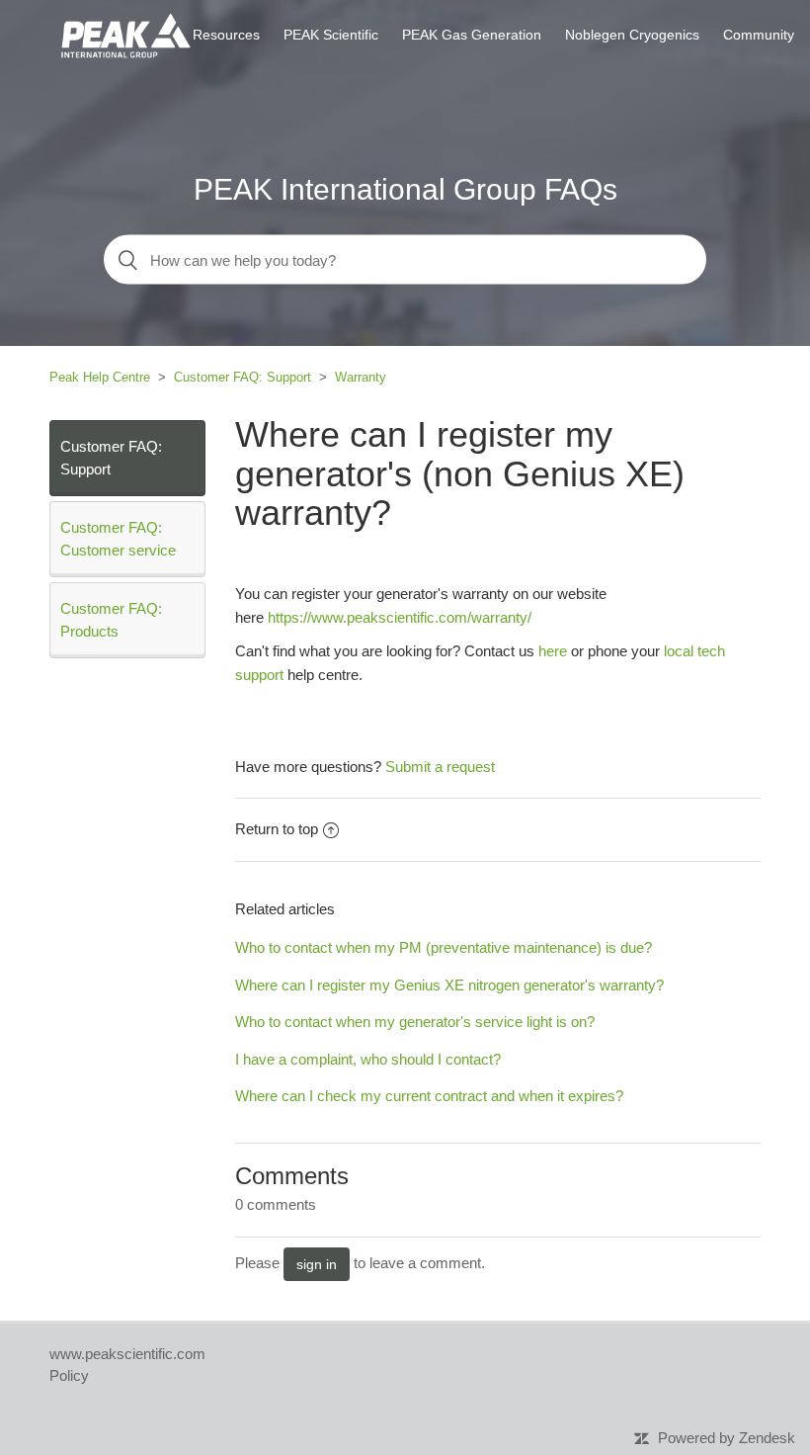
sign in (316, 1264)
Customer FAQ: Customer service (118, 538)
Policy (69, 1375)
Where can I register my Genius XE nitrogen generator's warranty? (449, 985)
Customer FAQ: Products (111, 620)
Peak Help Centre (99, 377)
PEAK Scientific (331, 35)
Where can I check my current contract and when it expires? (429, 1095)
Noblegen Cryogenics (632, 35)
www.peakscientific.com (127, 1353)
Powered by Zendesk (726, 1437)
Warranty (360, 377)
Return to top (276, 828)
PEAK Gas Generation (471, 35)
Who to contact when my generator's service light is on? (415, 1021)
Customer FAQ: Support (242, 377)
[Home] (125, 33)
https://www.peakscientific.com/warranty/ (399, 617)
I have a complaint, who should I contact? (368, 1059)
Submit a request (440, 766)
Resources (226, 35)
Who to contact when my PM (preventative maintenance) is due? (443, 947)
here (554, 650)
